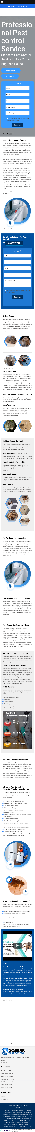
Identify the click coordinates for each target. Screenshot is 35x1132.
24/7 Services (10, 76)
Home (3, 1097)
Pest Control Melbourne (8, 1071)
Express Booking (11, 70)
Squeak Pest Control (19, 1105)
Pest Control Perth (6, 1084)
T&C (26, 118)
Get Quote (11, 6)
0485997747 (23, 6)
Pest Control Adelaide (7, 1082)
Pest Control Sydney (7, 1076)
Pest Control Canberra (7, 1079)
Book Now (17, 125)
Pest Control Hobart (6, 1087)
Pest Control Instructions (13, 120)
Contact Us (4, 1099)
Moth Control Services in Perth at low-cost (21, 491)
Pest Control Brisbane (7, 1073)
